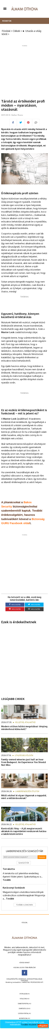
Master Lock (7, 332)
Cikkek (16, 30)
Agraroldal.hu (24, 1018)
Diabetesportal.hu (24, 1003)
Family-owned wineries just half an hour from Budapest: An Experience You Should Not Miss (23, 762)
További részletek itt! (30, 1024)
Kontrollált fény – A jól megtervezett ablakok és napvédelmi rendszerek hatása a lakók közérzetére (23, 831)
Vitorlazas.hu (24, 994)
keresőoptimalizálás (34, 979)
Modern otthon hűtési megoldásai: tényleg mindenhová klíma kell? (24, 728)
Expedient (24, 980)
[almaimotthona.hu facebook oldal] (24, 972)
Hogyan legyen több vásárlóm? (24, 967)
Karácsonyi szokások (14, 887)
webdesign (22, 979)
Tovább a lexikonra (24, 905)
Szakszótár (23, 863)
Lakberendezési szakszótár (24, 851)
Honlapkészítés (12, 979)
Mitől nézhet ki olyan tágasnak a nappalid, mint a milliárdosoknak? (24, 797)
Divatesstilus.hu (24, 1008)
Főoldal (6, 30)
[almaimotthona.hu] (24, 8)
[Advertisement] (24, 71)
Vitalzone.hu (24, 998)
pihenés (5, 288)
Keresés (42, 857)
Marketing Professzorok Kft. (32, 982)
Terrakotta (9, 869)
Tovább (7, 880)
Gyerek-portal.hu (24, 1013)
